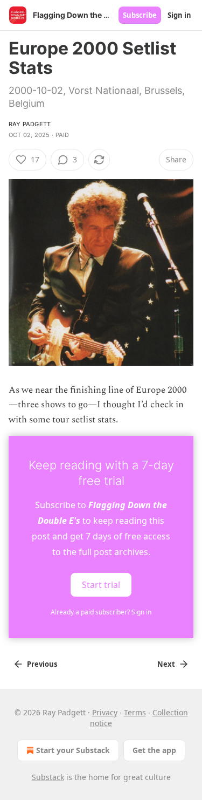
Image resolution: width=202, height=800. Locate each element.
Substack (48, 777)
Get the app (154, 750)
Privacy (104, 712)
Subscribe (140, 15)
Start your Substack (73, 750)
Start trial (101, 584)
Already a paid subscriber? (101, 612)
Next (166, 664)
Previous (42, 664)
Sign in (179, 15)
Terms (135, 712)
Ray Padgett (30, 124)
